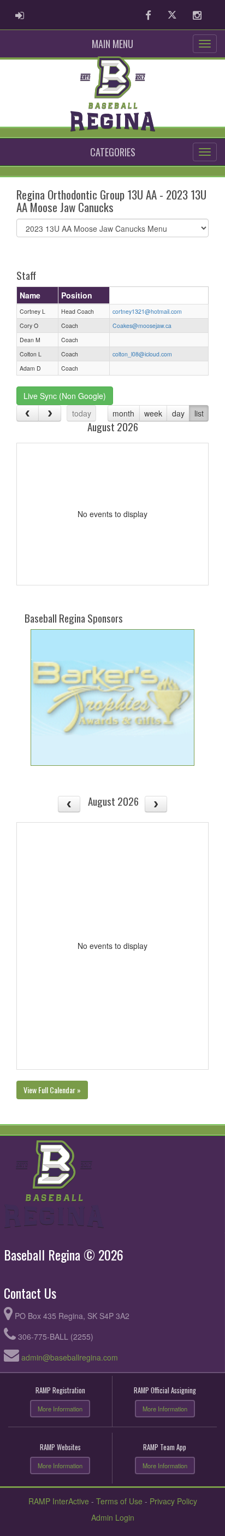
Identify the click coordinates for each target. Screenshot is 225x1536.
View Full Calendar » (52, 1089)
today (81, 413)
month (123, 413)
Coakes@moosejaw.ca (141, 325)
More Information (60, 1408)
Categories (112, 152)
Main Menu (112, 44)
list (199, 413)
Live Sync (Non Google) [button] (64, 395)
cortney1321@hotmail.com (147, 311)
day (178, 413)
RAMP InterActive (58, 1501)
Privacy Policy (173, 1501)
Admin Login (112, 1517)
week (153, 413)
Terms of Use (119, 1501)
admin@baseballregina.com (69, 1357)
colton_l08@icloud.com (142, 354)
